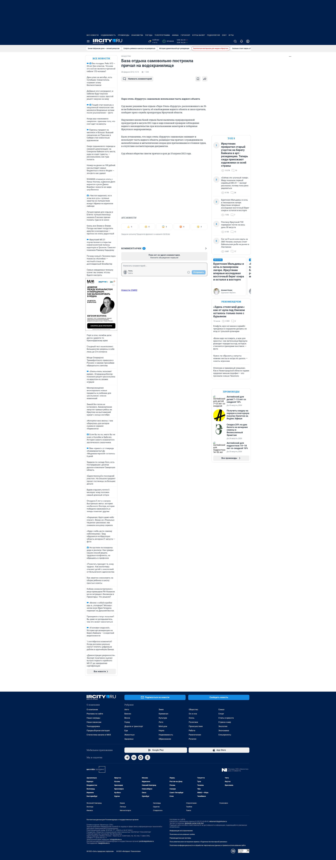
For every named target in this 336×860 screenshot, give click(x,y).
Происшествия (196, 726)
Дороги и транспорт (133, 726)
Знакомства (137, 35)
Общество (193, 709)
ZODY (224, 35)
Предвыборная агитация (98, 730)
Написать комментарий (140, 79)
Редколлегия (213, 35)
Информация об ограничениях (181, 831)
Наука (161, 730)
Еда (126, 730)
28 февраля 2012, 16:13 (130, 72)
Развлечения (195, 735)
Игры (231, 35)
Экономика (223, 730)
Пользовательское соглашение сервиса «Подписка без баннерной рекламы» (198, 842)
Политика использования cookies (182, 834)
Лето (161, 722)
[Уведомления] (241, 41)
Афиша (175, 35)
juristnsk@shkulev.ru (146, 841)
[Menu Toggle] (88, 41)
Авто (126, 709)
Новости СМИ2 (129, 290)
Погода (149, 35)
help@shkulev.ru (104, 843)
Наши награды (93, 718)
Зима (161, 709)
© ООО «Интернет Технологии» (128, 851)
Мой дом (163, 726)
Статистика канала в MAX (99, 735)
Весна (127, 718)
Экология (222, 726)
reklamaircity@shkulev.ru (218, 821)
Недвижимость (108, 35)
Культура (163, 718)
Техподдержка (93, 726)
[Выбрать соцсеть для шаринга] (204, 78)
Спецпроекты (224, 735)
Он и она (193, 714)
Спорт (221, 714)
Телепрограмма (162, 35)
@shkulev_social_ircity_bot (194, 823)
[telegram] (127, 757)
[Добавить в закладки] (198, 78)
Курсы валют (198, 35)
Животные (129, 735)
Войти (130, 273)
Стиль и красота (226, 718)
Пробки (168, 41)
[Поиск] (235, 41)
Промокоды (123, 35)
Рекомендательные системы (180, 838)
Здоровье (128, 739)
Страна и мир (224, 722)
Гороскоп (185, 35)
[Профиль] (248, 41)
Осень (191, 718)
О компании (92, 709)
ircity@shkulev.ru (116, 839)
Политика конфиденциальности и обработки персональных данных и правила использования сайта (208, 845)
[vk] (133, 757)
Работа (192, 730)
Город (127, 722)
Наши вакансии (94, 722)
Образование (165, 739)
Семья (221, 709)
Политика (193, 722)
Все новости (93, 35)
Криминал (163, 714)
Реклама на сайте (95, 714)
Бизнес (127, 714)
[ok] (147, 757)
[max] (140, 757)
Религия (192, 739)
